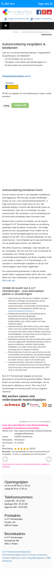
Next (49, 459)
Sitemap (15, 558)
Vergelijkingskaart (36, 558)
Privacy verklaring (37, 555)
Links (23, 558)
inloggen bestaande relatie (18, 19)
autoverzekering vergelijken (35, 32)
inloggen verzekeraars (42, 19)
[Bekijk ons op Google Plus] (44, 12)
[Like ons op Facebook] (38, 12)
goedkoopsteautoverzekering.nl (21, 311)
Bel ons (9, 3)
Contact (6, 558)
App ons (44, 3)
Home (15, 32)
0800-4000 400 (8, 281)
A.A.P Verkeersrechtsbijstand (16, 552)
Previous (5, 459)
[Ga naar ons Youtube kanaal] (49, 12)
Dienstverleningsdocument (14, 555)
